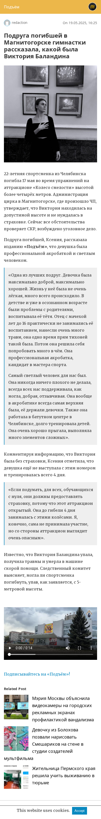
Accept (80, 811)
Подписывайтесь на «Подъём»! (37, 674)
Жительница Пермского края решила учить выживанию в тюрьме (63, 775)
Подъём (11, 7)
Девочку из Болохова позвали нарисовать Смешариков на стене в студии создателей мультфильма (43, 744)
